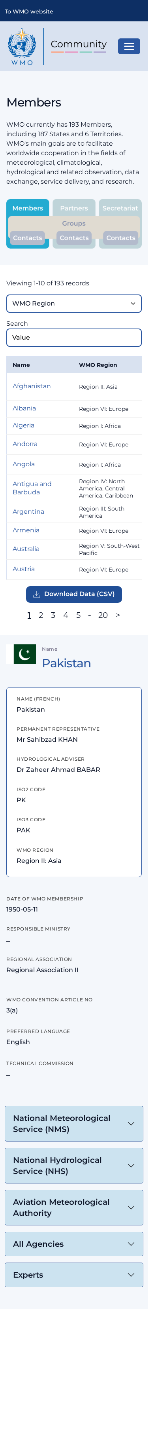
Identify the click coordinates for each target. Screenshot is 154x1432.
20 (103, 615)
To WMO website (29, 11)
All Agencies (38, 1244)
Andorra (25, 444)
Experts (28, 1275)
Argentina (28, 511)
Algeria (23, 425)
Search (17, 323)
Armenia (26, 530)
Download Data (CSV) (79, 594)
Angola (24, 464)
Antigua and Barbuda (32, 488)
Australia (26, 549)
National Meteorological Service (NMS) (62, 1123)
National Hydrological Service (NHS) (57, 1165)
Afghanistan (32, 386)
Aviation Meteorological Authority (61, 1207)
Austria (24, 569)
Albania (24, 408)
